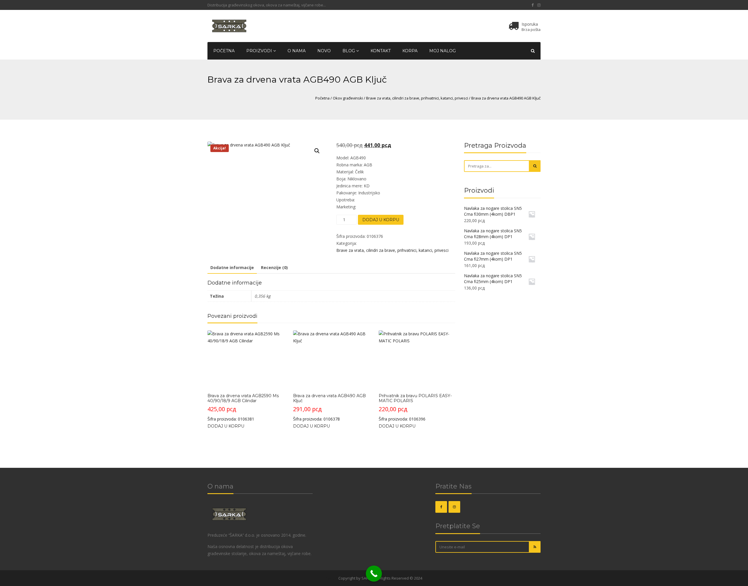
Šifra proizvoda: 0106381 (243, 407)
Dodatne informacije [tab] (232, 267)
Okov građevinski (348, 98)
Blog (349, 50)
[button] (317, 151)
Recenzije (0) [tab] (274, 267)
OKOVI (331, 578)
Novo (324, 50)
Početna (224, 50)
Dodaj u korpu (380, 219)
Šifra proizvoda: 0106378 (329, 407)
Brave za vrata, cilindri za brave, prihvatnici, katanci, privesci (417, 98)
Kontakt (380, 50)
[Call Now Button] (374, 574)
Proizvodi (259, 50)
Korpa (410, 50)
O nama (297, 50)
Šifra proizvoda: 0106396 (415, 407)
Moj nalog (442, 50)
